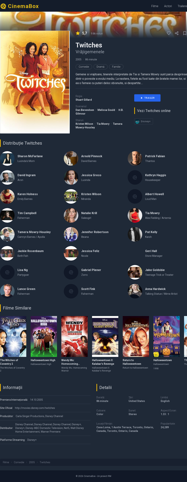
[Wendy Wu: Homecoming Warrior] (74, 336)
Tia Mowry (103, 123)
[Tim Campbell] (7, 215)
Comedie (84, 66)
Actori (168, 6)
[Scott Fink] (71, 291)
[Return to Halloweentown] (136, 336)
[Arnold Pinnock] (71, 158)
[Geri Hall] (135, 253)
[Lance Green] (7, 291)
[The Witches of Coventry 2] (13, 336)
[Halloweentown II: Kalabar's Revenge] (105, 336)
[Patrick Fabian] (135, 158)
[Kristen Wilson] (71, 196)
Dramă (100, 66)
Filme (154, 6)
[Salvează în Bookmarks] (185, 33)
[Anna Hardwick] (135, 291)
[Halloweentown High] (44, 336)
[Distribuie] (177, 33)
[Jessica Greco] (71, 177)
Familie (116, 66)
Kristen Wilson (85, 123)
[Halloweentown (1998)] (166, 336)
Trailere (182, 6)
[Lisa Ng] (7, 272)
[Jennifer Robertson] (71, 234)
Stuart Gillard (84, 99)
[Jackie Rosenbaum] (7, 253)
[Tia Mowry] (135, 215)
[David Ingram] (7, 177)
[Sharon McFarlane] (7, 158)
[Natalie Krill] (71, 215)
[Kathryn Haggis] (135, 177)
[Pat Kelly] (135, 234)
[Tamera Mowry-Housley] (7, 234)
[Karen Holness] (7, 196)
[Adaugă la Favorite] (169, 33)
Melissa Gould (107, 110)
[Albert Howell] (135, 196)
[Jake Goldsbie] (135, 272)
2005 (78, 59)
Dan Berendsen (85, 110)
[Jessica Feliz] (71, 253)
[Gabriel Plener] (71, 272)
